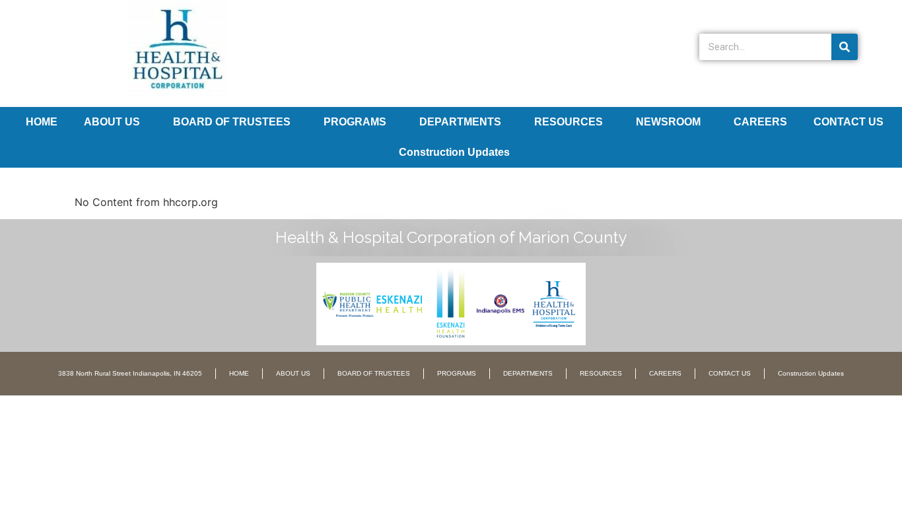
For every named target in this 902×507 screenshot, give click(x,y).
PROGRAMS (355, 121)
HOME (41, 121)
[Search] (844, 47)
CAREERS (760, 121)
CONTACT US (849, 121)
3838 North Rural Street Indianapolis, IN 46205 (130, 373)
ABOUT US (112, 121)
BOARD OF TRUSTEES (232, 121)
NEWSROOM (668, 121)
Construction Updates (454, 152)
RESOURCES (568, 121)
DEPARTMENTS (460, 121)
